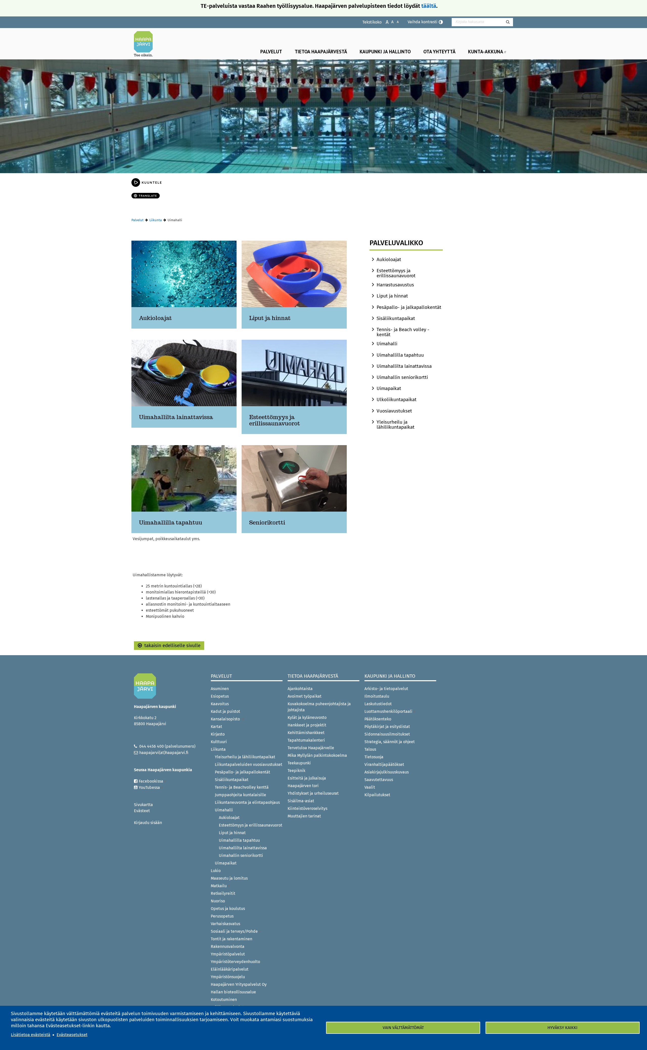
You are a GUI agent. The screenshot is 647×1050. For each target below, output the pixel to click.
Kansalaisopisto (226, 719)
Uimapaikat (389, 388)
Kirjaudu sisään (148, 822)
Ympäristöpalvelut (228, 954)
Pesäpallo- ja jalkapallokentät (409, 307)
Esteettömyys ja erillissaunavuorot (396, 273)
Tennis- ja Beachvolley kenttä (242, 787)
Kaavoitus (220, 703)
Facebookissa (151, 781)
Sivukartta (143, 804)
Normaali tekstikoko (390, 21)
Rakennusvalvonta (227, 946)
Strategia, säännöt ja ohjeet (389, 741)
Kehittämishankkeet (306, 732)
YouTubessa (149, 787)
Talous (370, 749)
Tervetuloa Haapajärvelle (311, 747)
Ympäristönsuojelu (228, 976)
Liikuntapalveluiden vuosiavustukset (248, 764)
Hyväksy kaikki (562, 1027)
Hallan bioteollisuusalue (233, 992)
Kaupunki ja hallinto (385, 51)
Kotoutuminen (224, 999)
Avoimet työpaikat (304, 696)
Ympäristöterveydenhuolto (235, 961)
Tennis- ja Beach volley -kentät (403, 332)
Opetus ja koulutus (228, 908)
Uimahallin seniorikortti (402, 377)
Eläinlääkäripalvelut (229, 969)
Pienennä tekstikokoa (395, 21)
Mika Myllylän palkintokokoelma (317, 755)
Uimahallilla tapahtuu (400, 355)
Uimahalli (387, 344)
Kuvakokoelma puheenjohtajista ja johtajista (319, 706)
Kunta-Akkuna (485, 51)
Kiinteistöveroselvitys (307, 808)
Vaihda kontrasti (422, 21)
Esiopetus (220, 696)
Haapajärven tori (303, 785)
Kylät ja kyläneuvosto (307, 717)
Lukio (216, 870)
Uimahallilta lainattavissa (404, 366)
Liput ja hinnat (392, 296)
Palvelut (271, 51)
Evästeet (142, 810)
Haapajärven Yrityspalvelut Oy (239, 984)
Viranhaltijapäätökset (384, 764)
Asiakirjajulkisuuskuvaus (386, 772)
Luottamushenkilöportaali (388, 711)
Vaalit (369, 787)
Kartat (216, 726)
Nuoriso (218, 901)
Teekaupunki (299, 763)
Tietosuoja (373, 757)
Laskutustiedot (378, 703)
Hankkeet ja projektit (307, 725)
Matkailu (219, 885)
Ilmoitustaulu (376, 696)
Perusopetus (222, 916)
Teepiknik (296, 770)
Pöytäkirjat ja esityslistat (387, 726)
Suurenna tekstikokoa (384, 21)
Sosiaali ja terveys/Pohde (234, 931)
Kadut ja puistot (225, 711)
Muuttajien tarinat (304, 816)
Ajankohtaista (300, 688)
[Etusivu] (145, 43)
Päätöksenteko (377, 719)
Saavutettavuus (378, 779)
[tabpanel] (239, 392)
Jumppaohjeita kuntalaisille (240, 794)
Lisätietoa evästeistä (30, 1034)
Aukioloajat (389, 259)
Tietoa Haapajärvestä (321, 51)
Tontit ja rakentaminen (231, 939)
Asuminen (220, 688)
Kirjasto (218, 734)
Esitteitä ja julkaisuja (307, 778)
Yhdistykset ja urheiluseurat (313, 793)
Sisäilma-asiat (301, 800)
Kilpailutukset (377, 794)
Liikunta (155, 220)
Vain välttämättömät (403, 1027)
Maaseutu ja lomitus (229, 878)
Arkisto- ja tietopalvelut (386, 688)
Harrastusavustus (395, 285)
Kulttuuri (219, 741)
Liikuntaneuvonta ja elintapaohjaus (247, 802)
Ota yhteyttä (439, 51)
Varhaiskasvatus (225, 923)
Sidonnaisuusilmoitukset (387, 734)
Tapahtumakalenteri (306, 740)
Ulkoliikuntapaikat (397, 399)
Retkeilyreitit (223, 893)
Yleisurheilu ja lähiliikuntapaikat (395, 424)
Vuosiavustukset (394, 411)
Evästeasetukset (72, 1034)
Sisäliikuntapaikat (396, 318)
